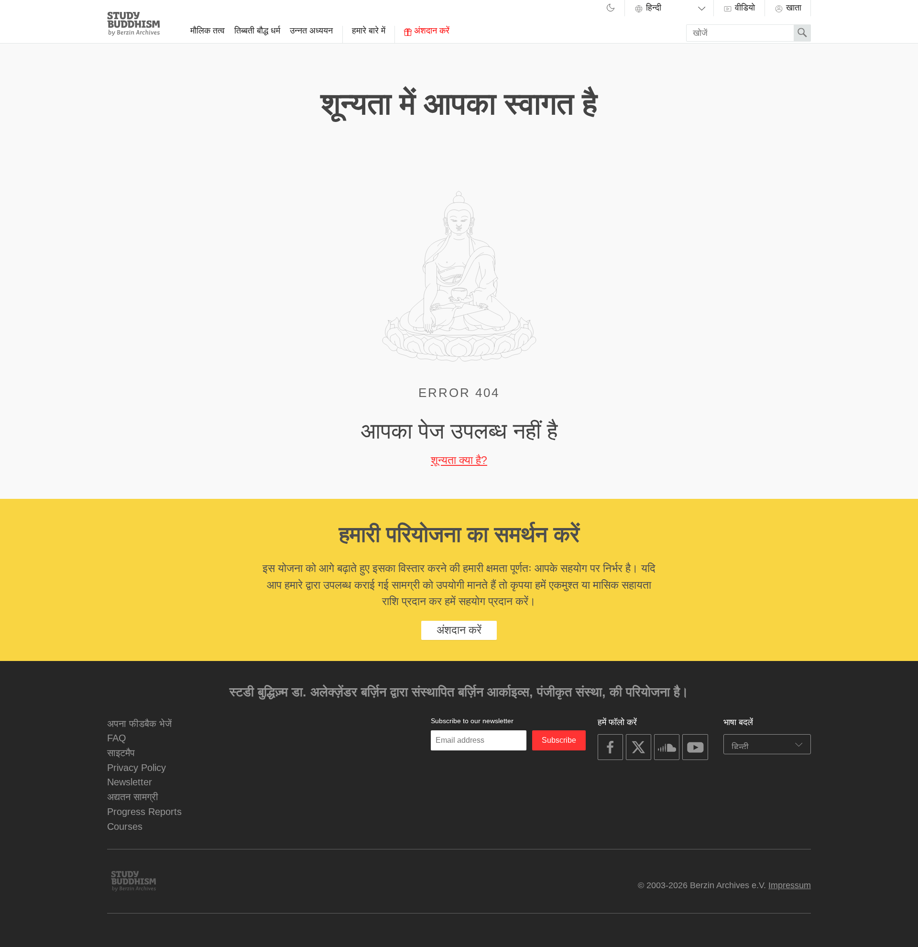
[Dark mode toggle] (610, 9)
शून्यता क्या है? (459, 460)
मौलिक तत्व (207, 30)
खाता (792, 7)
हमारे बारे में (368, 30)
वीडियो (743, 7)
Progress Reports (144, 811)
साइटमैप (121, 752)
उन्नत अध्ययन (311, 30)
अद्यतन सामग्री (132, 796)
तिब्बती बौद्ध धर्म (257, 30)
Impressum (789, 885)
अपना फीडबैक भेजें (139, 723)
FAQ (116, 737)
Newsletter (129, 781)
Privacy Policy (136, 767)
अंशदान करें (430, 30)
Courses (124, 826)
